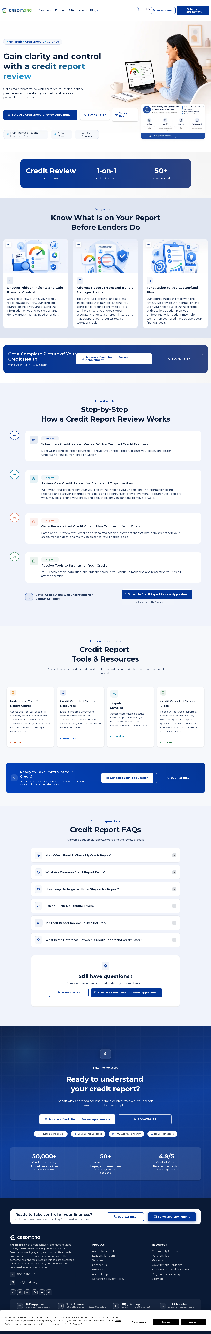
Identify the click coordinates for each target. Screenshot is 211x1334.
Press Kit (97, 1269)
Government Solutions (167, 1265)
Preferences (138, 1322)
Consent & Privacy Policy (108, 1278)
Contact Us (99, 1265)
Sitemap (157, 1278)
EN (144, 9)
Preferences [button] (75, 1324)
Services (97, 1260)
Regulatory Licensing (166, 1274)
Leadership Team (103, 1255)
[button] (45, 10)
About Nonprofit (103, 1251)
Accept (193, 1322)
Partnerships (160, 1255)
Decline (166, 1322)
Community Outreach (166, 1251)
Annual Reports (102, 1274)
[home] (17, 10)
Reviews (157, 1260)
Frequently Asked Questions (171, 1269)
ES (148, 9)
